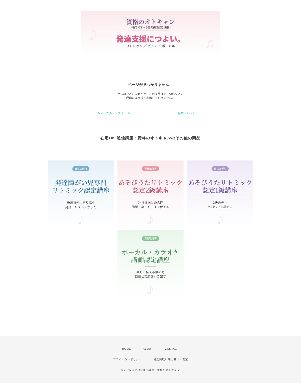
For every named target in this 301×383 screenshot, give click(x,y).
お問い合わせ (186, 113)
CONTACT (172, 348)
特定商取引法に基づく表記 (171, 359)
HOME (126, 348)
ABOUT (148, 348)
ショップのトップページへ (115, 113)
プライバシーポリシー (127, 359)
